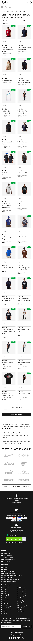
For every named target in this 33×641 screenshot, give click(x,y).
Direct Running (5, 592)
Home (3, 11)
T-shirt (16, 11)
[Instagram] (14, 638)
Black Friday (10, 11)
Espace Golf (5, 596)
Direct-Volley (5, 594)
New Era (4, 45)
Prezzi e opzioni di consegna (10, 579)
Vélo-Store (20, 610)
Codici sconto (5, 561)
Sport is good (21, 600)
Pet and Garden (22, 592)
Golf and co (4, 602)
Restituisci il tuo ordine (16, 531)
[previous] (1, 468)
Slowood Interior (22, 594)
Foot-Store (4, 598)
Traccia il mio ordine (7, 557)
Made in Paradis (6, 610)
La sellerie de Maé (6, 608)
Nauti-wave (4, 612)
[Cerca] (6, 7)
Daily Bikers (5, 590)
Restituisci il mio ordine (8, 559)
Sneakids (20, 598)
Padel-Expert (21, 588)
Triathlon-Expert (22, 606)
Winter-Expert (21, 612)
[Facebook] (10, 638)
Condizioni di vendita (7, 571)
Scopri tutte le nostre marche (16, 486)
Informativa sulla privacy (8, 581)
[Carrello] (31, 2)
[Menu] (2, 7)
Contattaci (16, 500)
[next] (32, 468)
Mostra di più (16, 414)
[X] (22, 638)
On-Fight (4, 614)
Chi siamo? (4, 567)
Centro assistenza (6, 555)
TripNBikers (20, 608)
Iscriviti (26, 627)
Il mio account (5, 553)
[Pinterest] (18, 638)
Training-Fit (20, 602)
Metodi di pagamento (7, 577)
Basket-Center (5, 588)
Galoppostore (5, 600)
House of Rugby (6, 606)
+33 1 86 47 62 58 (16, 506)
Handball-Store (5, 604)
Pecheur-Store (21, 590)
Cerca (9, 7)
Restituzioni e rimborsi (8, 573)
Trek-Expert (20, 604)
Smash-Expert (21, 596)
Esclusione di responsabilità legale (11, 575)
